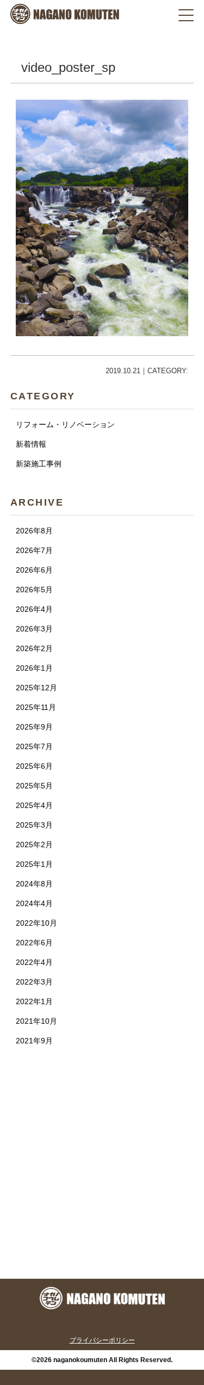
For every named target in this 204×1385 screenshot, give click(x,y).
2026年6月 (34, 570)
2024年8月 (34, 883)
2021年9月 (34, 1040)
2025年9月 (34, 726)
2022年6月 (34, 942)
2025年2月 (34, 844)
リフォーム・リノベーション (65, 424)
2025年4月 (34, 805)
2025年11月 (36, 707)
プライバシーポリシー (102, 1340)
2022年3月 (34, 981)
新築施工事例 (38, 463)
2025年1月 (34, 864)
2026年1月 (34, 668)
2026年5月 (34, 589)
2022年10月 (36, 923)
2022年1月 (34, 1001)
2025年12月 (36, 687)
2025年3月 (34, 825)
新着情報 (31, 444)
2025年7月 (34, 746)
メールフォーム (102, 1256)
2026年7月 (34, 550)
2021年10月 (36, 1021)
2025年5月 (34, 785)
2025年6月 (34, 766)
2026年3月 (34, 628)
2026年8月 (34, 530)
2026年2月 (34, 648)
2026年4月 (34, 609)
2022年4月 (34, 962)
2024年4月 (34, 903)
